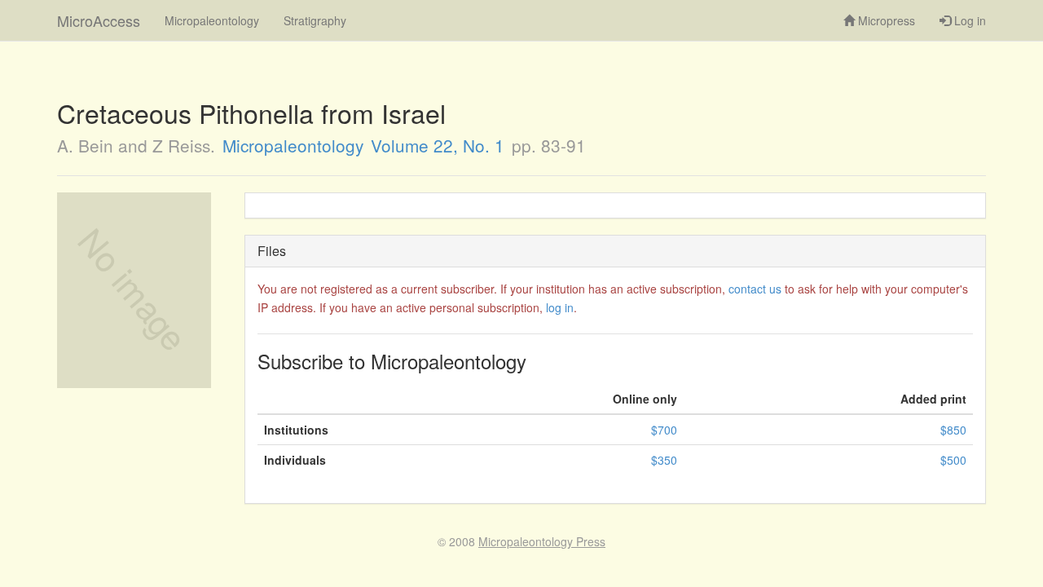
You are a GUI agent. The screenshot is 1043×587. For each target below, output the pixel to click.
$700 (664, 429)
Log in (968, 20)
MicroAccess (98, 20)
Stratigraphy (315, 20)
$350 (664, 460)
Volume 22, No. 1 (437, 145)
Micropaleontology (212, 20)
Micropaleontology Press (541, 541)
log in (560, 307)
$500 (953, 460)
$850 (953, 429)
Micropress (885, 20)
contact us (754, 288)
